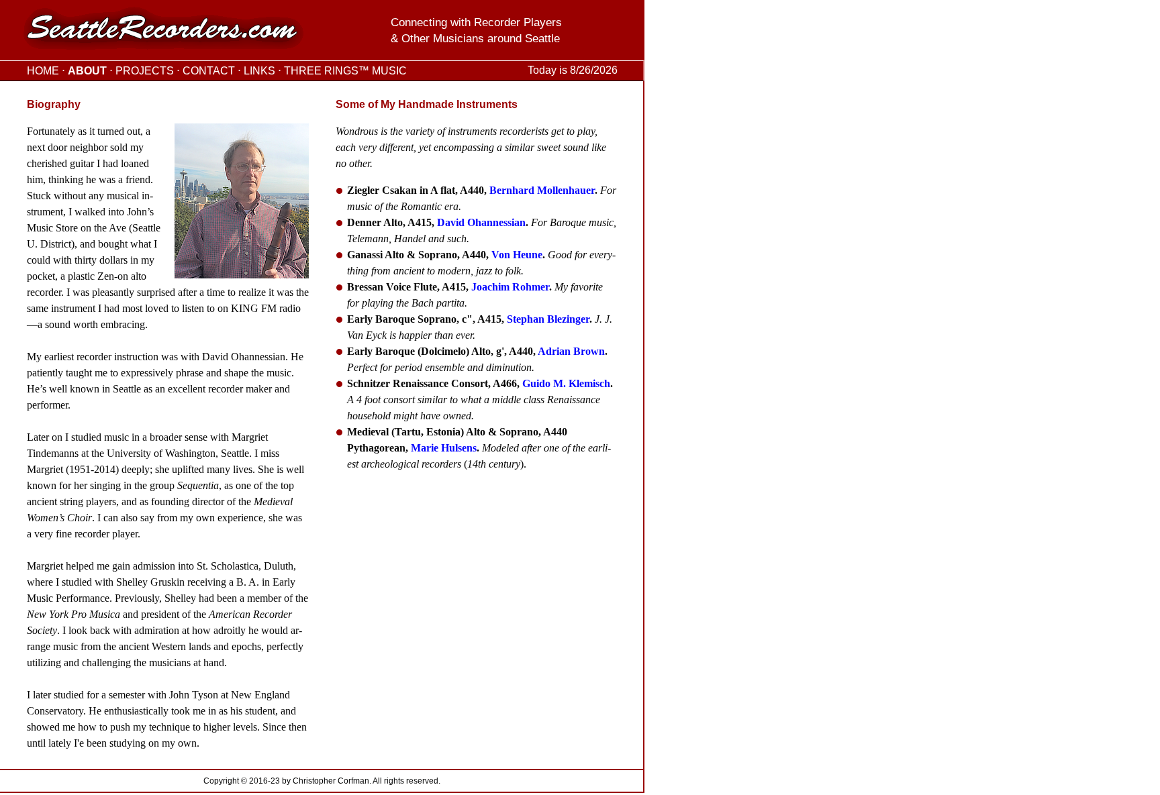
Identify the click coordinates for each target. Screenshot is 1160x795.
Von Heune (516, 254)
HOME (43, 70)
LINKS (259, 70)
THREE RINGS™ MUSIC (345, 70)
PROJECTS (144, 70)
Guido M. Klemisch (566, 383)
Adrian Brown (571, 351)
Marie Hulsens (444, 448)
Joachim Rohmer (510, 287)
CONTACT (209, 70)
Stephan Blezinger (548, 319)
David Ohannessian (481, 222)
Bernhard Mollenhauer (542, 190)
